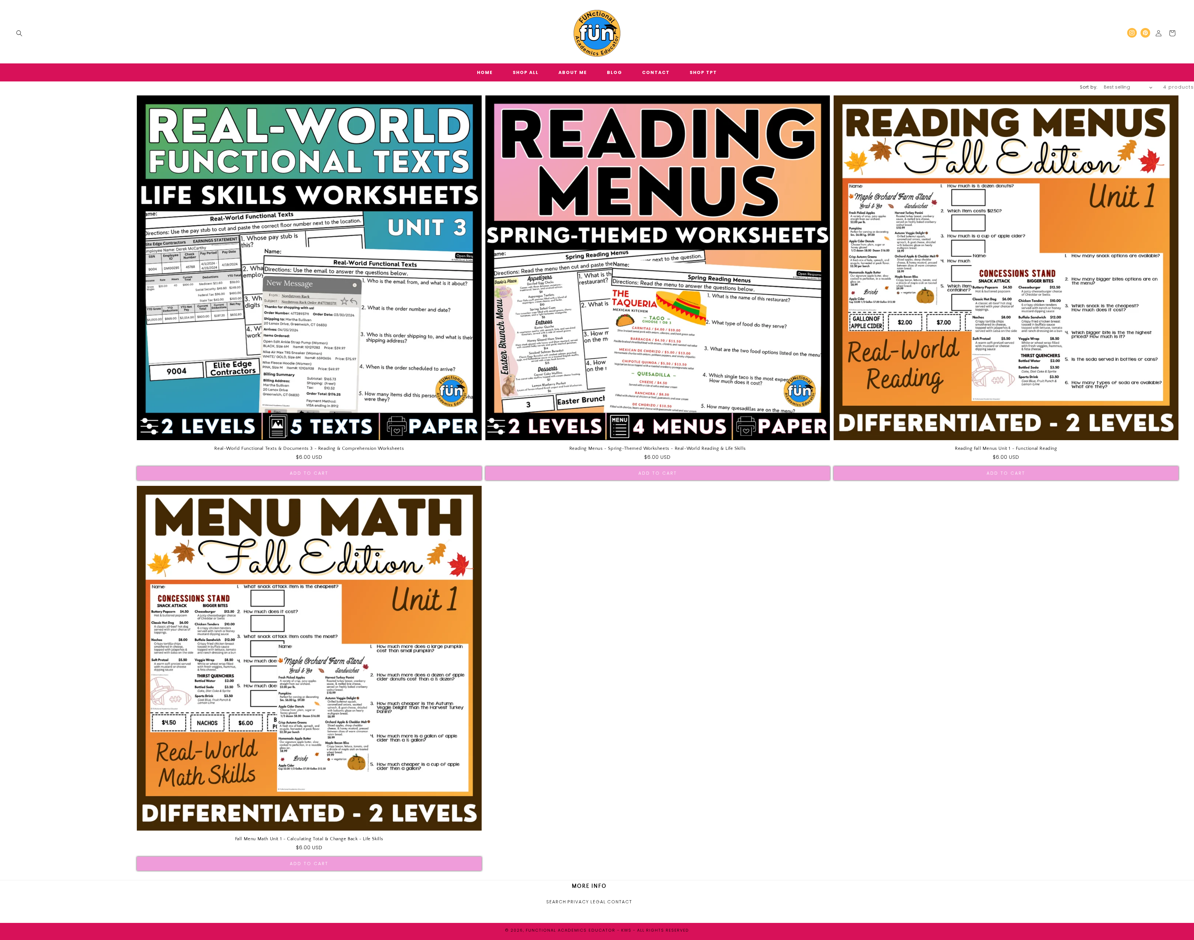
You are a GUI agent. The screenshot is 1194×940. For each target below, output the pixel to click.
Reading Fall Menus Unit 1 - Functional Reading (1006, 448)
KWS (626, 930)
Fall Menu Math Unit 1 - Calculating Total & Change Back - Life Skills (309, 838)
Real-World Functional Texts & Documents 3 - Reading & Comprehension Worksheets (309, 448)
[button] (19, 33)
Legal (598, 902)
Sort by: (1088, 87)
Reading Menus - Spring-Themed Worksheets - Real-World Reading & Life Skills (657, 448)
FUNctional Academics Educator (570, 930)
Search (556, 902)
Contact (619, 902)
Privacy (578, 902)
